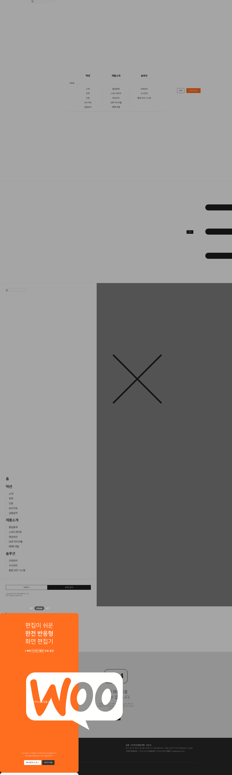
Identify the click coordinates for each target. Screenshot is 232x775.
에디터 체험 (48, 762)
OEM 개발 (116, 107)
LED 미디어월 (116, 102)
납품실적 (87, 107)
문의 (190, 232)
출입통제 (116, 89)
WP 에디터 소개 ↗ (32, 762)
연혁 (88, 93)
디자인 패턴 (37, 650)
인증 (88, 98)
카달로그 (26, 587)
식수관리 (144, 93)
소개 (88, 89)
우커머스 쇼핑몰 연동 (42, 701)
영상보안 (116, 98)
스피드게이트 (116, 93)
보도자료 (87, 102)
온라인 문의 (193, 90)
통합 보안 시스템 (144, 98)
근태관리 (144, 89)
